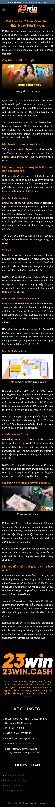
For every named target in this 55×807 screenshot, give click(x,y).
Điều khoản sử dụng (15, 780)
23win (20, 34)
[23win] (27, 9)
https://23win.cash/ (25, 743)
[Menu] (4, 9)
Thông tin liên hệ (13, 790)
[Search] (52, 9)
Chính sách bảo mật (15, 775)
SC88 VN (27, 696)
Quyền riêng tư (13, 785)
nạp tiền (18, 100)
